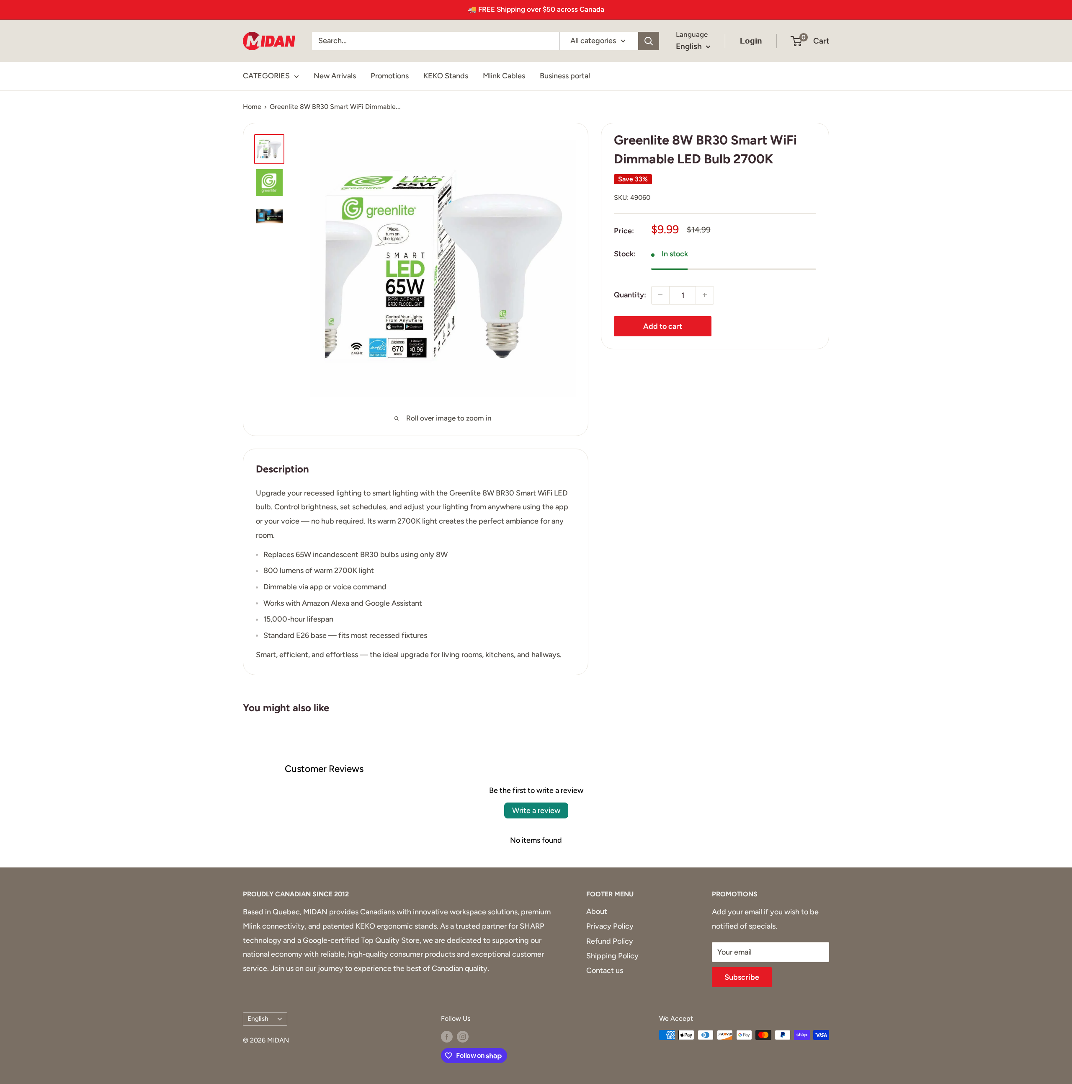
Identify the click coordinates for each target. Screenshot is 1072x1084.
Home (252, 107)
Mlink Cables (504, 75)
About (596, 911)
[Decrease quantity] (660, 295)
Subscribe (741, 977)
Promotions (390, 75)
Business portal (565, 75)
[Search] (648, 40)
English (257, 1018)
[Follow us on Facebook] (447, 1036)
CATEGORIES (266, 75)
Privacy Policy (610, 926)
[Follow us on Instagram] (463, 1036)
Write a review (536, 810)
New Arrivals (335, 75)
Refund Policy (609, 941)
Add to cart (662, 325)
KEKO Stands (445, 75)
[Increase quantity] (705, 295)
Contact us (604, 970)
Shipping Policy (612, 955)
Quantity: (630, 294)
